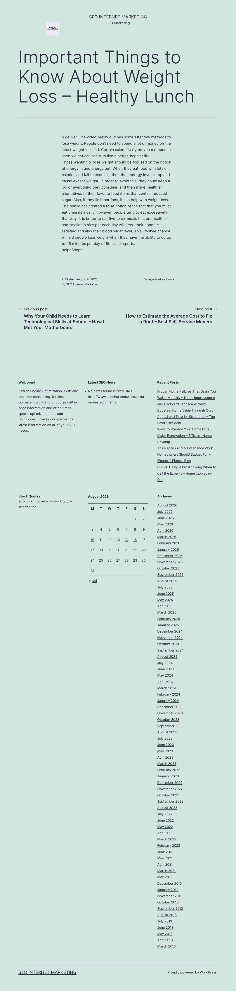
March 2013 (166, 946)
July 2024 (165, 663)
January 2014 (167, 890)
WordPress (208, 972)
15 (135, 540)
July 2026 (165, 511)
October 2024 (168, 644)
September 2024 (170, 650)
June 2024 (165, 669)
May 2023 (165, 751)
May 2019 (164, 877)
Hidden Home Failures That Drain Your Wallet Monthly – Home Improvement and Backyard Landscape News (187, 397)
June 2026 (165, 518)
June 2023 (165, 745)
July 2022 (165, 814)
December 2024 (170, 631)
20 (118, 550)
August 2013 (167, 915)
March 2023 (166, 764)
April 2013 (165, 940)
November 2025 (170, 562)
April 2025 (165, 606)
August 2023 (167, 732)
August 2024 (167, 657)
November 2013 (169, 896)
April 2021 (165, 864)
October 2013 (168, 902)
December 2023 (169, 707)
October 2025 (168, 568)
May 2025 (165, 600)
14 (127, 540)
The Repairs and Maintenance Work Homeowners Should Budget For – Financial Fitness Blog (185, 454)
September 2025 (170, 575)
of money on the (156, 143)
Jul (94, 581)
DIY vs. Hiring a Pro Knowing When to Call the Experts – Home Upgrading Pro (186, 473)
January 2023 (168, 776)
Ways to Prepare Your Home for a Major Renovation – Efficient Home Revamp (184, 435)
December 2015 (169, 883)
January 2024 (168, 701)
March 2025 (166, 612)
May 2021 (164, 858)
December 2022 (169, 783)
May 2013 (164, 934)
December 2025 (169, 556)
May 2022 (165, 827)
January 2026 (168, 549)
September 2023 (170, 726)
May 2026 (165, 524)
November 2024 (170, 638)
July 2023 (165, 738)
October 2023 (168, 720)
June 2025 (165, 593)
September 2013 (170, 908)
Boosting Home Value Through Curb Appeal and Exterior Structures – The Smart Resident (186, 416)
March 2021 (166, 871)
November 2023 (170, 713)
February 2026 (168, 543)
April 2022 (165, 833)
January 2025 (168, 625)
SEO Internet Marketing (118, 17)
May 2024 (165, 675)
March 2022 (166, 839)
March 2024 (166, 688)
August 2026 (167, 505)
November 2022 (170, 789)
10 (92, 540)
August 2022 (167, 808)
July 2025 (165, 587)
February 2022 (168, 845)
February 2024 (168, 694)
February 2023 (168, 770)
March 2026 (166, 537)
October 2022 (168, 795)
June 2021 (165, 852)
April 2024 (165, 682)
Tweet (52, 27)
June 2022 (165, 820)
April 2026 (165, 530)
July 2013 (164, 921)
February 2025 (168, 619)
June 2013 (165, 927)
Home (170, 279)
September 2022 (170, 801)
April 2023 (165, 757)
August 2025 (167, 581)
